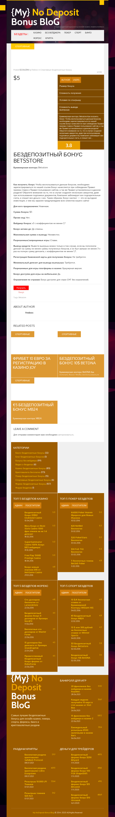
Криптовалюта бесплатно (27, 472)
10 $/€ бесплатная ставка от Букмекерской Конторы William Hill (82, 603)
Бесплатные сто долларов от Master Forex (35, 632)
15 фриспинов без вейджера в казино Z (82, 717)
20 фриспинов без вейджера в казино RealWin (81, 689)
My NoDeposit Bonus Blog (43, 812)
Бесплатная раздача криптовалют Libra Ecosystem (35, 771)
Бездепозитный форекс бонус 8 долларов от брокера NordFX (36, 617)
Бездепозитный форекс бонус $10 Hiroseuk (80, 797)
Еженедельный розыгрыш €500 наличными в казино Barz (82, 731)
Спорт (78, 32)
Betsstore (22, 297)
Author (65, 80)
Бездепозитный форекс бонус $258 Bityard (81, 757)
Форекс (37, 38)
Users (76, 80)
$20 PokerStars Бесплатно (79, 538)
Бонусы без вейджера (26, 460)
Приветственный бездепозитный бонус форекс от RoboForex (34, 660)
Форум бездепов (23, 487)
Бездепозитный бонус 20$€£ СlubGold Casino (33, 515)
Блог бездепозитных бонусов (29, 456)
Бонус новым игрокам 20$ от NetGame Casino (33, 570)
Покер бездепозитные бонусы (30, 476)
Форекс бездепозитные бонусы (30, 484)
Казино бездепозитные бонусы (30, 468)
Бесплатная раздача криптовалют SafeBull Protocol (35, 757)
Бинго (88, 32)
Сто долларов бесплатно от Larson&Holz (32, 602)
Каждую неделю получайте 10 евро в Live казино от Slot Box (82, 703)
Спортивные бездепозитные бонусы (56, 70)
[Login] (102, 2)
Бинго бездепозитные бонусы (29, 453)
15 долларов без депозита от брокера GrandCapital (36, 645)
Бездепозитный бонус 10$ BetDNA (77, 360)
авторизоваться (65, 434)
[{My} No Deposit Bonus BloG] (32, 712)
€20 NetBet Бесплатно (77, 527)
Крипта (49, 38)
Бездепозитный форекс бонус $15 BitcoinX (80, 784)
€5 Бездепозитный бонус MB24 (33, 407)
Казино (37, 32)
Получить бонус (21, 288)
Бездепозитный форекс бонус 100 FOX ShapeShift (80, 771)
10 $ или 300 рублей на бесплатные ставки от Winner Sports (82, 631)
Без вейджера (52, 32)
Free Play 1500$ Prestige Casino (33, 556)
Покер (67, 32)
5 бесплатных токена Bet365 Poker (82, 562)
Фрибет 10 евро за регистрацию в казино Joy (31, 363)
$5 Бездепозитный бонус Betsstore (81, 644)
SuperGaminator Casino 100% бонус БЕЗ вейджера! (34, 545)
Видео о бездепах (24, 464)
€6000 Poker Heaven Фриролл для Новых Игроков (82, 515)
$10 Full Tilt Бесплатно (77, 550)
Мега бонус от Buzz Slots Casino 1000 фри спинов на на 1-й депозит (36, 530)
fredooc (35, 70)
